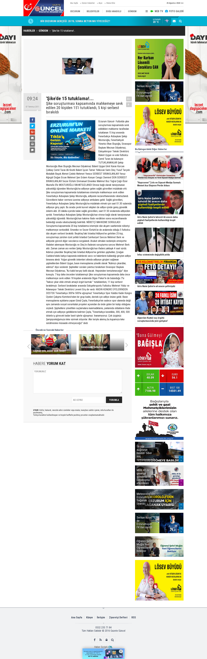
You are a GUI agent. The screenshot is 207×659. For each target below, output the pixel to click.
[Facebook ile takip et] (95, 640)
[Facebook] (32, 120)
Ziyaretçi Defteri (118, 617)
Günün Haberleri (88, 3)
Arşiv (100, 3)
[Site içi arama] (180, 21)
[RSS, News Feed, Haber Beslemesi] (101, 640)
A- (129, 104)
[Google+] (32, 132)
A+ (129, 98)
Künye (89, 617)
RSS (133, 617)
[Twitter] (32, 126)
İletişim (101, 617)
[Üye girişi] (106, 640)
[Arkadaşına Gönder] (32, 138)
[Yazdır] (32, 144)
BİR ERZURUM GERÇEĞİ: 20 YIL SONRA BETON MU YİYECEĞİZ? (75, 21)
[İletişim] (174, 21)
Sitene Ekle (110, 3)
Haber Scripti (101, 646)
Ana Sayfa (74, 3)
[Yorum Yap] (32, 150)
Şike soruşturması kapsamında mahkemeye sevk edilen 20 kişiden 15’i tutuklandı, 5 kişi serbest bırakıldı (84, 107)
